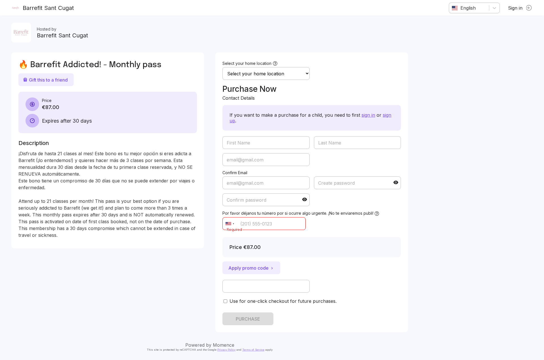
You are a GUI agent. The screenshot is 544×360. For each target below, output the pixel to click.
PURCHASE (248, 319)
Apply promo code (248, 268)
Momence (223, 345)
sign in (368, 115)
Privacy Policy (226, 349)
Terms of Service (253, 349)
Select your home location (246, 63)
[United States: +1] (230, 224)
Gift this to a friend (48, 80)
